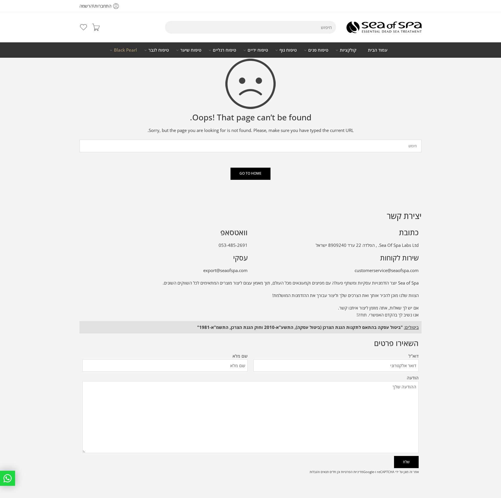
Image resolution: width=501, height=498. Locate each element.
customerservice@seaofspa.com (387, 270)
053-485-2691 (233, 245)
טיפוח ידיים (258, 50)
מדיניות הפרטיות (352, 472)
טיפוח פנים (318, 50)
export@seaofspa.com (225, 270)
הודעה (413, 378)
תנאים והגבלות (319, 472)
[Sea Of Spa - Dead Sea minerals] (384, 27)
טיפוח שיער (190, 50)
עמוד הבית (377, 50)
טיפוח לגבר (158, 50)
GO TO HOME (250, 173)
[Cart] (96, 27)
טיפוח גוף (288, 50)
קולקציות (348, 50)
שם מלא (240, 356)
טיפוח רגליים (224, 50)
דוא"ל (414, 356)
